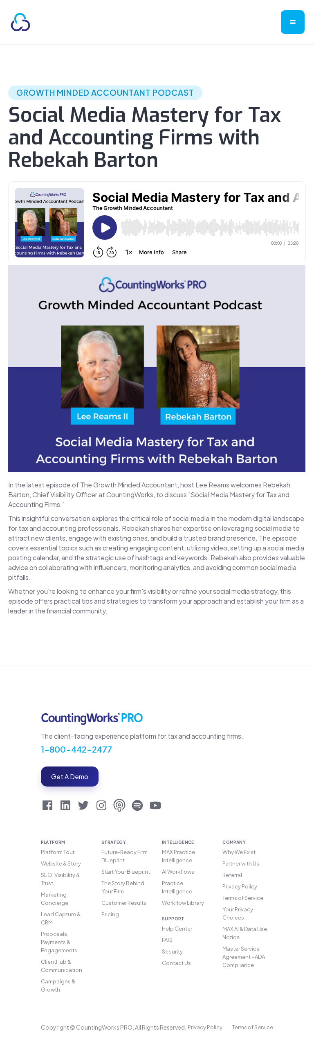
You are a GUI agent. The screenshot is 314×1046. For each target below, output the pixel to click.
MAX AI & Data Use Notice (244, 933)
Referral (232, 875)
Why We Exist (239, 852)
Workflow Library (183, 902)
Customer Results (123, 902)
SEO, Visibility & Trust (60, 879)
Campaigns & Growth (58, 985)
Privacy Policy (239, 886)
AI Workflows (178, 871)
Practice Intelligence (177, 887)
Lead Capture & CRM (61, 918)
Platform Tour (57, 852)
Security (172, 951)
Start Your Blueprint (125, 871)
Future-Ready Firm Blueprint (124, 856)
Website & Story (61, 863)
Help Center (177, 928)
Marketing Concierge (54, 898)
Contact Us (176, 963)
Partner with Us (240, 863)
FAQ (167, 940)
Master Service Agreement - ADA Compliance (243, 956)
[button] (293, 22)
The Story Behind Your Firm (122, 887)
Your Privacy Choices (237, 913)
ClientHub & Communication (61, 965)
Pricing (110, 914)
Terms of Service (242, 898)
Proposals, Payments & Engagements (59, 942)
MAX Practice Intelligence (178, 856)
